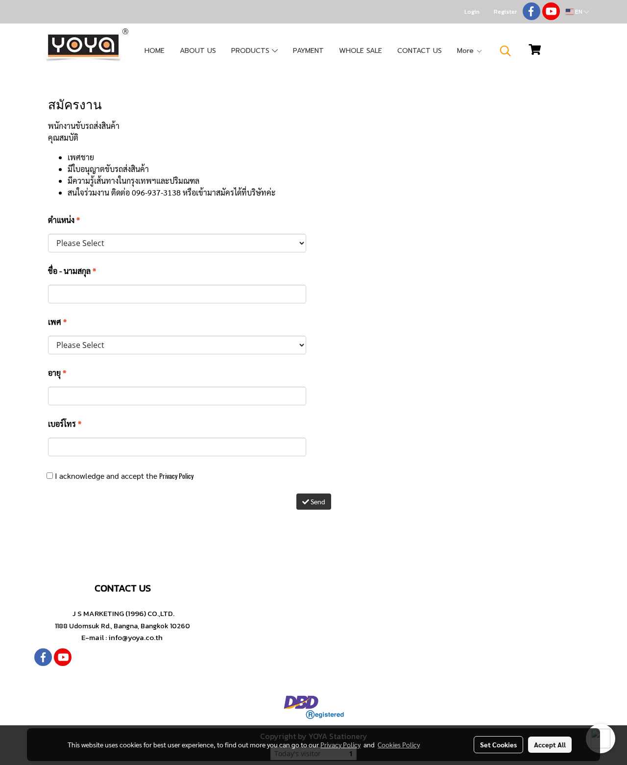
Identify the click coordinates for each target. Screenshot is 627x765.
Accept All (550, 744)
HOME (155, 51)
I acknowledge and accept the (123, 475)
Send (317, 501)
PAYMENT (308, 51)
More (466, 51)
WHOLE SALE (360, 51)
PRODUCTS (251, 51)
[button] (505, 51)
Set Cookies (498, 744)
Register (505, 11)
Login (472, 11)
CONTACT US (419, 51)
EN (579, 11)
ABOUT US (198, 51)
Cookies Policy (399, 744)
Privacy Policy (176, 476)
